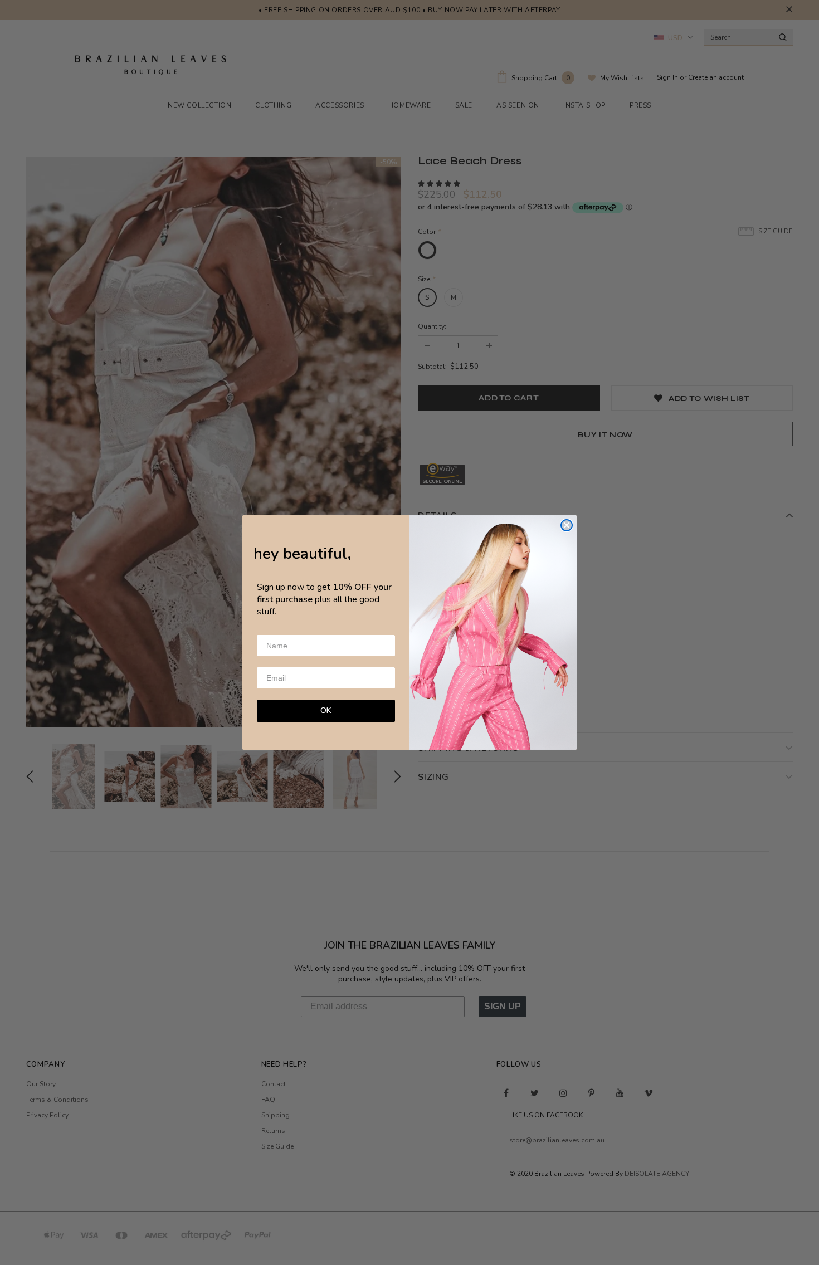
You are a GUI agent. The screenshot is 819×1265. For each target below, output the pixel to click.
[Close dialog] (566, 525)
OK (326, 710)
